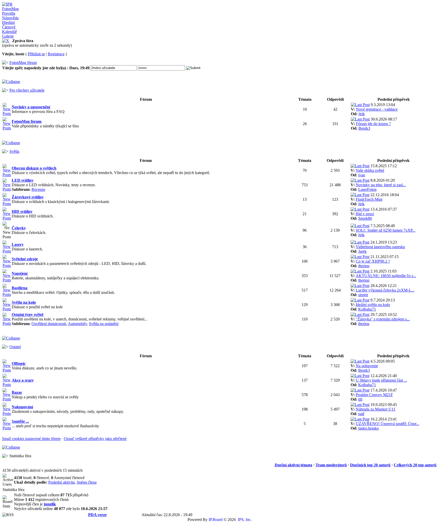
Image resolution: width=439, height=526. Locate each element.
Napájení (19, 273)
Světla (14, 151)
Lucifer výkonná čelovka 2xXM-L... (385, 290)
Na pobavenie (367, 366)
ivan (361, 175)
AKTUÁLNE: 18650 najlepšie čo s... (386, 276)
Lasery (18, 244)
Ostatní (15, 347)
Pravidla (8, 13)
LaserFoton (367, 189)
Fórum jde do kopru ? (373, 124)
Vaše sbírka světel (370, 170)
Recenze (38, 189)
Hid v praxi (365, 214)
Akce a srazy (23, 380)
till (360, 399)
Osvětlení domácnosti (49, 323)
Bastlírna (19, 288)
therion (363, 266)
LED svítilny (23, 180)
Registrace (56, 54)
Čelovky (19, 228)
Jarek (362, 251)
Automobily (77, 323)
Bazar (17, 392)
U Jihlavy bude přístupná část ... (381, 380)
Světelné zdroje (25, 259)
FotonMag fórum (23, 62)
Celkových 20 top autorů (415, 465)
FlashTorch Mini (369, 199)
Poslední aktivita (61, 482)
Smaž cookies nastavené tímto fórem (31, 438)
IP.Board (216, 519)
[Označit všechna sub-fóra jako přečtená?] (7, 189)
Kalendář (9, 31)
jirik (361, 114)
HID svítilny (22, 211)
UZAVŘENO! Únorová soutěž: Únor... (387, 423)
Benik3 (364, 128)
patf (361, 414)
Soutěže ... (20, 421)
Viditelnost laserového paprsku (380, 247)
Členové (8, 27)
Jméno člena (87, 482)
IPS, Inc (244, 519)
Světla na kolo (24, 302)
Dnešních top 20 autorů (370, 465)
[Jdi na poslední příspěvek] (360, 105)
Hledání (8, 22)
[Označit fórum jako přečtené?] (7, 113)
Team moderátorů (331, 465)
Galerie (8, 36)
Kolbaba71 (367, 309)
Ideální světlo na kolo (373, 304)
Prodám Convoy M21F (374, 395)
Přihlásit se (36, 54)
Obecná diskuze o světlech (34, 168)
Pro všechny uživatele (26, 90)
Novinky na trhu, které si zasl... (381, 185)
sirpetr (363, 295)
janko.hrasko (368, 428)
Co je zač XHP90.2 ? (373, 261)
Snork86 (365, 218)
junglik (50, 504)
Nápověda (10, 18)
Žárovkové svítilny (28, 197)
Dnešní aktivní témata (293, 465)
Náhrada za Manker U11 (375, 409)
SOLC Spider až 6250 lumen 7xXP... (385, 230)
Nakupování (22, 407)
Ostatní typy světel (27, 314)
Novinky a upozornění (31, 107)
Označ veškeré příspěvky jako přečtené (95, 438)
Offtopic (19, 363)
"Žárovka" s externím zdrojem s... (383, 319)
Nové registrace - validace (377, 109)
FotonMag (10, 9)
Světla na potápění (103, 323)
